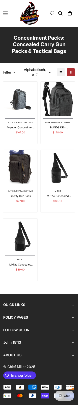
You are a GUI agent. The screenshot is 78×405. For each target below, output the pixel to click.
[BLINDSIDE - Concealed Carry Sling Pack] (58, 99)
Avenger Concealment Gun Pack (20, 127)
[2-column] (71, 72)
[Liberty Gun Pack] (20, 167)
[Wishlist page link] (52, 13)
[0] (70, 13)
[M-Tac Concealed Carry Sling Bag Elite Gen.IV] (58, 167)
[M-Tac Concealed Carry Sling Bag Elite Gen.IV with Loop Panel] (20, 236)
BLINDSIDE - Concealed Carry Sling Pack (58, 127)
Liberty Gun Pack (20, 196)
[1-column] (61, 72)
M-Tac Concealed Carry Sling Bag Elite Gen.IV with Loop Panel (20, 265)
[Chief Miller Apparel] (29, 13)
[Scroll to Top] (70, 382)
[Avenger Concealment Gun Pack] (20, 99)
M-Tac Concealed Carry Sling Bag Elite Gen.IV (57, 196)
